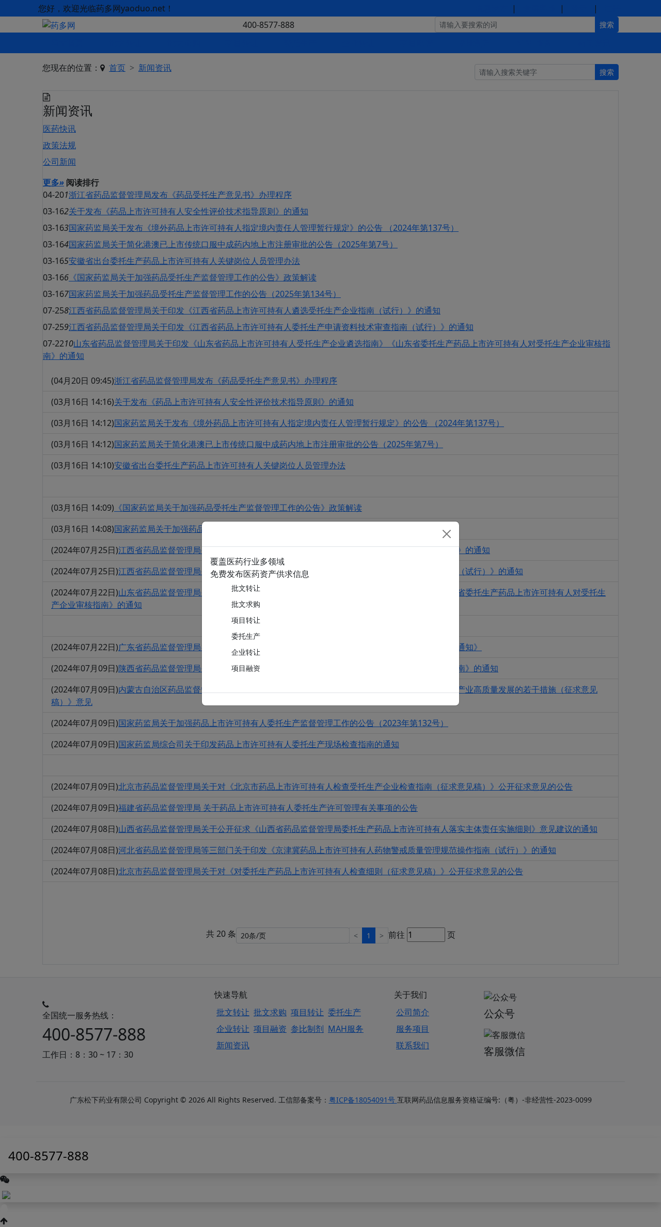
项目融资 (245, 668)
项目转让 (245, 620)
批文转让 (245, 588)
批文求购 (245, 604)
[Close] (446, 534)
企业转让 (245, 652)
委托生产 (245, 636)
